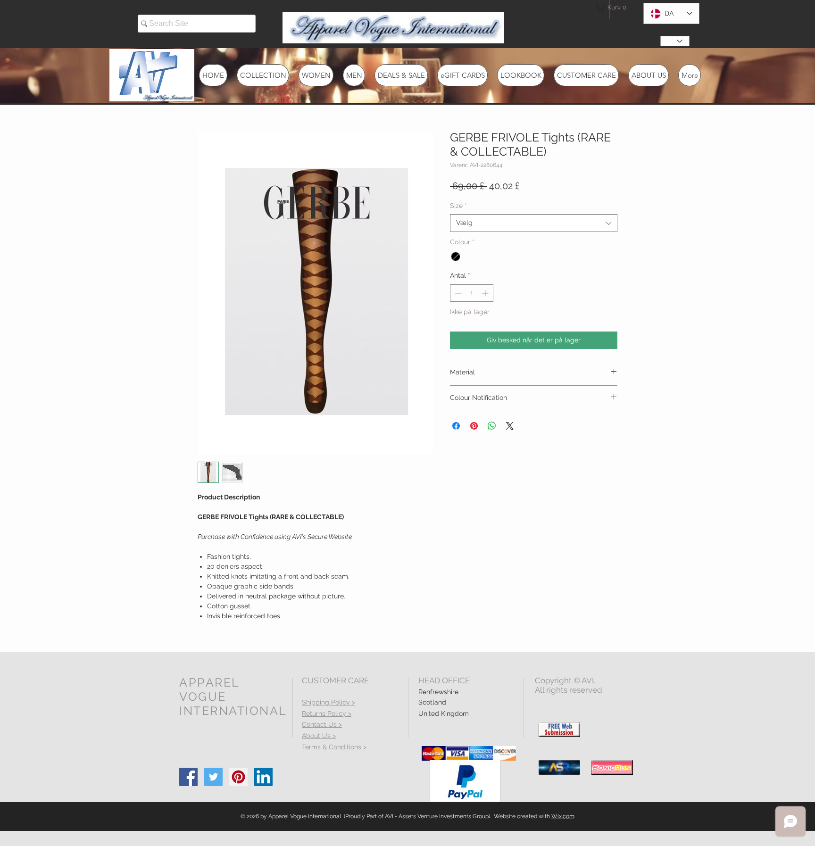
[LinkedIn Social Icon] (263, 777)
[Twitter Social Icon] (213, 777)
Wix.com (562, 816)
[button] (612, 7)
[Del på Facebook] (456, 425)
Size (458, 205)
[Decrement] (457, 293)
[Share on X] (510, 425)
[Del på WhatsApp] (492, 425)
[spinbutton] (471, 293)
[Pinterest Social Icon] (238, 777)
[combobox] (533, 223)
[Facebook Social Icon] (188, 777)
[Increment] (486, 293)
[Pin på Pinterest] (474, 425)
